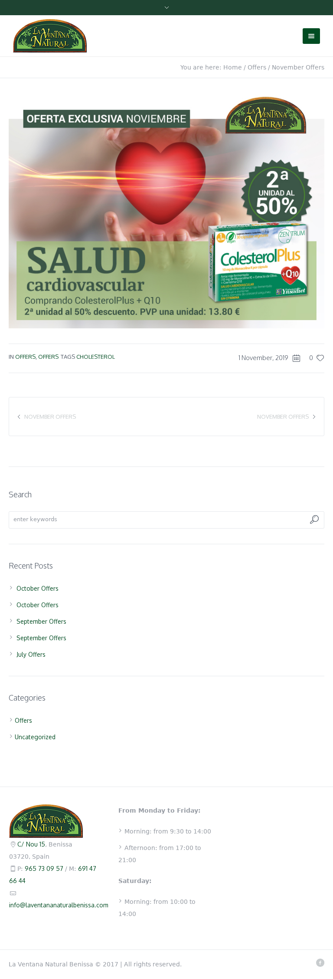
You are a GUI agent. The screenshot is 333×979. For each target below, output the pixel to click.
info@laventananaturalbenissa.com (58, 905)
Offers (257, 67)
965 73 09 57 (44, 868)
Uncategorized (35, 737)
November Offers (283, 416)
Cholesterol (95, 356)
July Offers (31, 654)
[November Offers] (166, 209)
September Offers (41, 621)
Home (232, 67)
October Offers (37, 588)
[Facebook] (320, 962)
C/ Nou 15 (31, 844)
